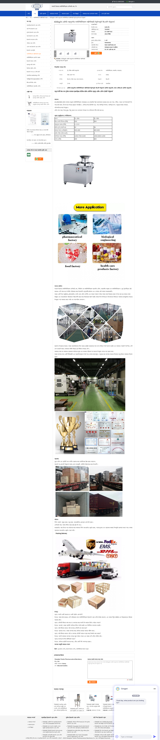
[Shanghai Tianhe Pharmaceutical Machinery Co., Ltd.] (38, 7)
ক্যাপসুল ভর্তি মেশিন (31, 64)
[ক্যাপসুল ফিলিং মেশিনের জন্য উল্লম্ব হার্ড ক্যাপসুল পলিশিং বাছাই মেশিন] (29, 96)
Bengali (131, 1)
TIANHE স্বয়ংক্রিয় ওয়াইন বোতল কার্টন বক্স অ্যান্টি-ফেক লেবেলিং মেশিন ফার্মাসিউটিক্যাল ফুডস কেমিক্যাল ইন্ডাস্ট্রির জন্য (60, 707)
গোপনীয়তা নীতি (29, 738)
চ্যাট (95, 53)
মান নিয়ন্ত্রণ (76, 13)
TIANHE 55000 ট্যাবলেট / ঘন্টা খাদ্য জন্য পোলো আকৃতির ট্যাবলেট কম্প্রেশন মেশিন (52, 731)
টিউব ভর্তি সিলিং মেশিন (31, 82)
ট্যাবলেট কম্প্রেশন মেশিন (32, 39)
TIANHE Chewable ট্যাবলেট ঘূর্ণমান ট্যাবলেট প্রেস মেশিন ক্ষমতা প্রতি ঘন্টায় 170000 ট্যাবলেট (78, 727)
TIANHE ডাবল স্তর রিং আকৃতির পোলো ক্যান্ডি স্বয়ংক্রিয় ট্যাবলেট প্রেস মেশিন (51, 727)
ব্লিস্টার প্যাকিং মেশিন (31, 68)
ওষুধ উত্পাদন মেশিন (61, 649)
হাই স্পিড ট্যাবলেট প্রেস (32, 29)
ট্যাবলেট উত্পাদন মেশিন (70, 649)
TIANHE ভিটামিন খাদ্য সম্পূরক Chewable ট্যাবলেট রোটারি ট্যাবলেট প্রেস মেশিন (77, 735)
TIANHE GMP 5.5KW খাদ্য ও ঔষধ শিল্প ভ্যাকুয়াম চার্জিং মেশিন (93, 706)
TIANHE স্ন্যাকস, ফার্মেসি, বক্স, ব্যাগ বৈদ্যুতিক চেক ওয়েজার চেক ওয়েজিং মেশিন (77, 710)
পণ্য (35, 13)
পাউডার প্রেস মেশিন (31, 43)
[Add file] (116, 736)
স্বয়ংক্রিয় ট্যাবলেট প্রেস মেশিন (33, 25)
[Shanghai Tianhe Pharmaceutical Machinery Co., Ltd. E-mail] (56, 668)
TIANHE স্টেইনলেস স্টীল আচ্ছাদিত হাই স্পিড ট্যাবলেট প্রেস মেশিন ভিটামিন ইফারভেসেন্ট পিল (105, 735)
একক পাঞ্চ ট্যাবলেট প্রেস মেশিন (33, 46)
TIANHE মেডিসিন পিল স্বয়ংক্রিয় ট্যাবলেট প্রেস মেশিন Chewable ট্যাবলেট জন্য (52, 722)
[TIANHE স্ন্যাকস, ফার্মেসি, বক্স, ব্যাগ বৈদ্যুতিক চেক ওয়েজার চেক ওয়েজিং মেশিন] (77, 700)
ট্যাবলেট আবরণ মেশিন (31, 61)
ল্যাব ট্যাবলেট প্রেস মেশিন (32, 36)
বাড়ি (29, 13)
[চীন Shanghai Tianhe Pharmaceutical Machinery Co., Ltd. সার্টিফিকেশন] (32, 119)
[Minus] (154, 688)
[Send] (154, 736)
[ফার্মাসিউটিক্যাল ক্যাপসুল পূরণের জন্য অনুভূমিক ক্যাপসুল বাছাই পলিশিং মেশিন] (29, 103)
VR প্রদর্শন (43, 13)
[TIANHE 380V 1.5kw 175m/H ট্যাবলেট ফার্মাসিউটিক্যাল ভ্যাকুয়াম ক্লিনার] (110, 698)
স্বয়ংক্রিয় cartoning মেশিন (33, 75)
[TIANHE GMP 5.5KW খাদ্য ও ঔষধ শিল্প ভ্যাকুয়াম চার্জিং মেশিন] (93, 698)
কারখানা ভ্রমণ (65, 13)
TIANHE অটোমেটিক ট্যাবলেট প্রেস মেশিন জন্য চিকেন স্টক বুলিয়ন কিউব (52, 735)
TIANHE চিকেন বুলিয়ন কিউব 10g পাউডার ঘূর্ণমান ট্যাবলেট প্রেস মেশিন (78, 731)
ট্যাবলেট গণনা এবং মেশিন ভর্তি (33, 72)
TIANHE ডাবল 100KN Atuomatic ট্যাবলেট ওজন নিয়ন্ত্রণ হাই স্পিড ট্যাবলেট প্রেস (105, 722)
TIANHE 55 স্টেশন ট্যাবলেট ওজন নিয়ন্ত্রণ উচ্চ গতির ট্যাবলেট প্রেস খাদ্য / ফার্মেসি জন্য (105, 731)
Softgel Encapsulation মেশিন (35, 79)
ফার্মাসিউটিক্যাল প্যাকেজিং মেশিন (33, 86)
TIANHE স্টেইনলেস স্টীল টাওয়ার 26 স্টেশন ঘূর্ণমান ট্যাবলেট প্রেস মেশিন (78, 722)
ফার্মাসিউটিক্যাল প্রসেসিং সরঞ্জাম (33, 57)
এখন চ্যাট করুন (105, 13)
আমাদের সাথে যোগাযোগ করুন (90, 13)
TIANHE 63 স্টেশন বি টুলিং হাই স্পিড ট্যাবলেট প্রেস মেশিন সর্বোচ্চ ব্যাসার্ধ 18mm (105, 727)
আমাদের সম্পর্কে (54, 13)
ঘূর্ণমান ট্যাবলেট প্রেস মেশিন (33, 32)
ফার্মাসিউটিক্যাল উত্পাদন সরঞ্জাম (82, 649)
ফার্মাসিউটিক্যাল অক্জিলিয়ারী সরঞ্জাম (41, 17)
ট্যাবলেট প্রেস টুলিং (31, 50)
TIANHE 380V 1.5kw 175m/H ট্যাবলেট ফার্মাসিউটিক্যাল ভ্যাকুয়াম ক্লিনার (109, 706)
